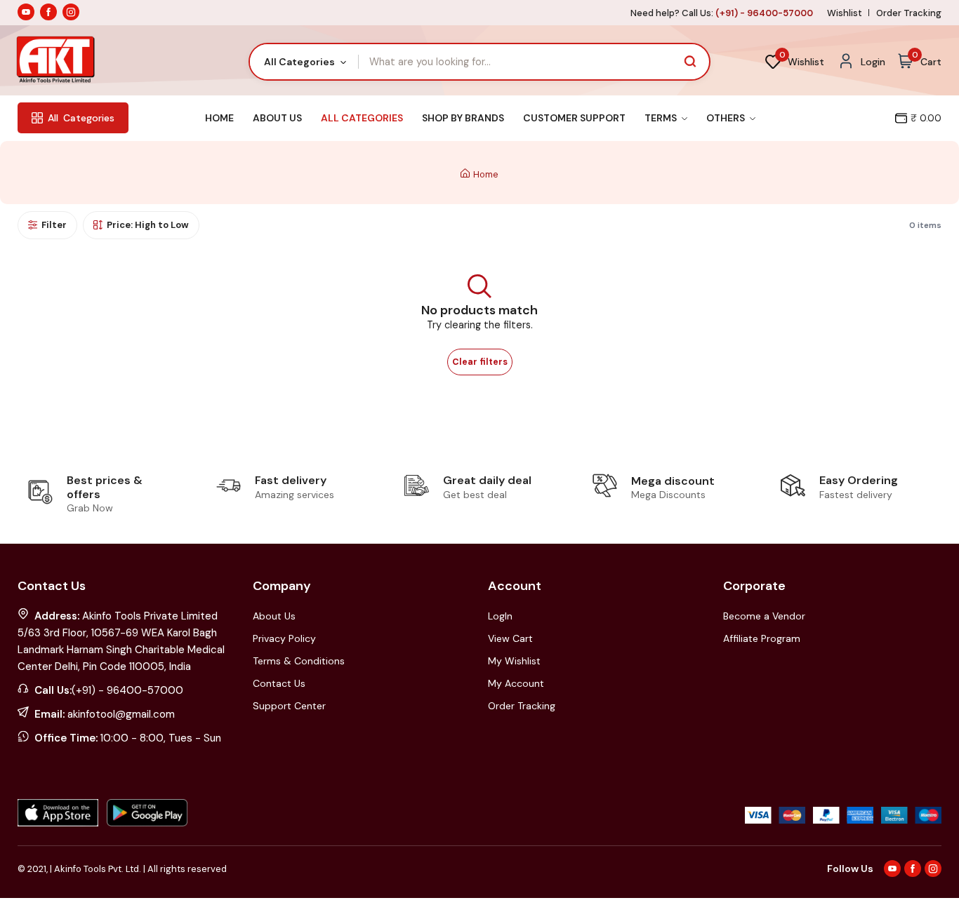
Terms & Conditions (299, 661)
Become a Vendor (764, 616)
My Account (516, 683)
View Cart (510, 638)
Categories (81, 118)
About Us (277, 118)
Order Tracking (908, 13)
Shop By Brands (463, 118)
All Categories (362, 118)
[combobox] (304, 61)
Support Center (289, 705)
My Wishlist (514, 661)
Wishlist (844, 13)
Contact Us (279, 683)
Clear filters (480, 362)
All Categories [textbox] (299, 61)
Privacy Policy (284, 638)
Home (219, 118)
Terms (661, 118)
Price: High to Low (148, 225)
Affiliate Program (761, 638)
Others (726, 118)
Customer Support (574, 118)
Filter (54, 225)
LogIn (500, 616)
